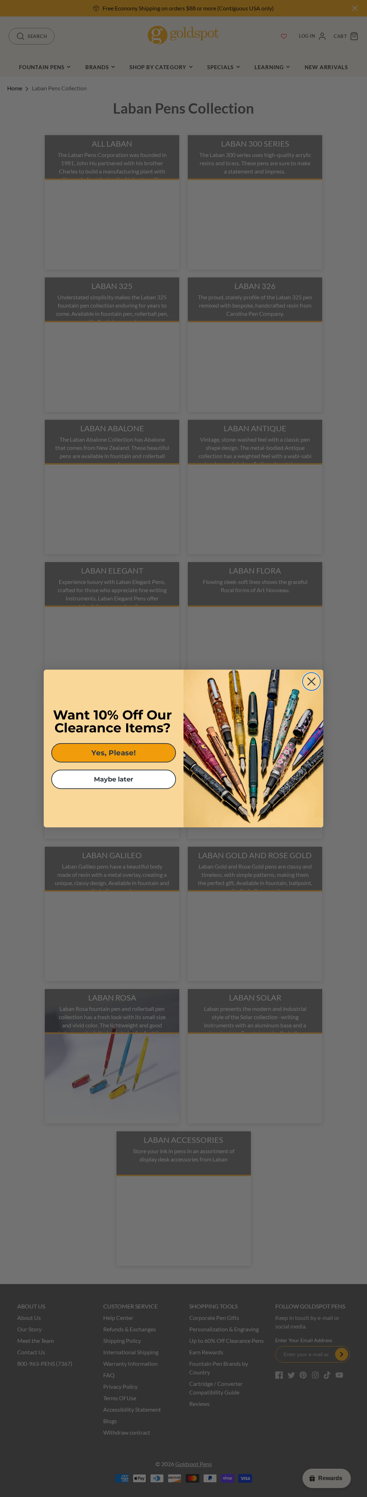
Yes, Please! (113, 752)
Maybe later (113, 779)
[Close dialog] (311, 681)
